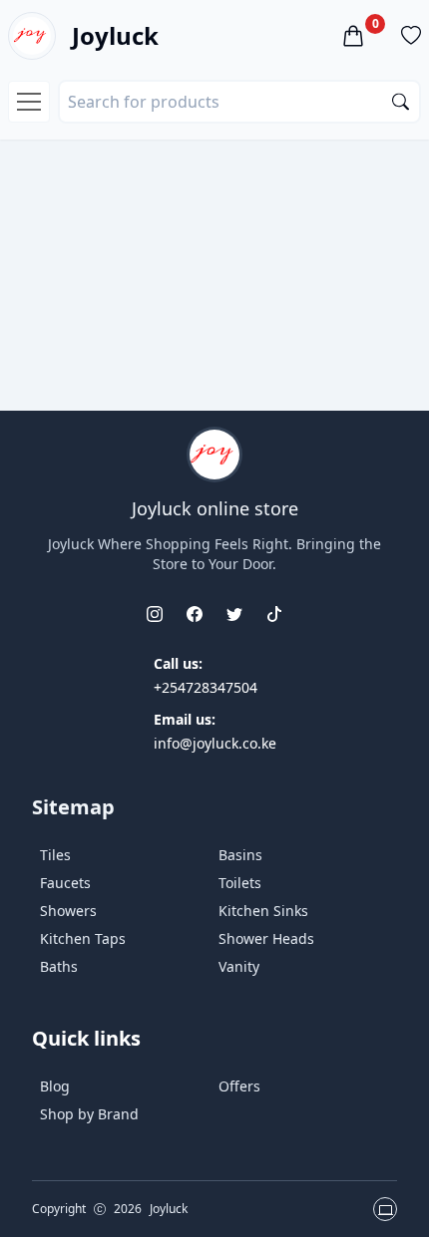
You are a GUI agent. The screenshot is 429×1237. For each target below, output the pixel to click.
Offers (239, 1086)
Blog (55, 1086)
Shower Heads (266, 938)
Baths (59, 966)
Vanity (238, 966)
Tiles (55, 854)
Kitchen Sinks (263, 910)
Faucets (65, 882)
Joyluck (115, 36)
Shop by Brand (89, 1113)
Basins (240, 854)
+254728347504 (205, 687)
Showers (68, 910)
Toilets (239, 882)
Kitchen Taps (83, 938)
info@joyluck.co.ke (215, 743)
